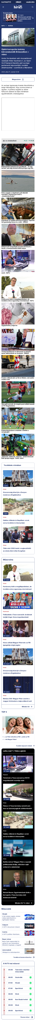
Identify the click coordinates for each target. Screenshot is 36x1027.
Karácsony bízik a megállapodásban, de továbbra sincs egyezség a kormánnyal (17, 588)
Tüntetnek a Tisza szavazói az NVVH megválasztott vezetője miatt (16, 779)
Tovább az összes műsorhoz (22, 957)
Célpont (5, 925)
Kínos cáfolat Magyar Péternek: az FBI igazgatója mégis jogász (17, 644)
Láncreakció (6, 950)
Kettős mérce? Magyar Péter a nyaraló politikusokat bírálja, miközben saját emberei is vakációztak (17, 864)
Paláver (5, 774)
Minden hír (26, 707)
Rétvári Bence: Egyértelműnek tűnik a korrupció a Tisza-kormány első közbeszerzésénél (16, 895)
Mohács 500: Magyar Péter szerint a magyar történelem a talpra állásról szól (17, 700)
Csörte (4, 932)
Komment (6, 611)
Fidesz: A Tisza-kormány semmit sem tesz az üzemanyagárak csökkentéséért (17, 807)
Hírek (4, 489)
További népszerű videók (24, 746)
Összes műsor (25, 1017)
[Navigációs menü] (3, 7)
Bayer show (6, 939)
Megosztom (16, 79)
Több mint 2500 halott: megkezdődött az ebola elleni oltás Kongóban (17, 549)
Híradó (4, 914)
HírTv (3, 25)
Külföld (10, 25)
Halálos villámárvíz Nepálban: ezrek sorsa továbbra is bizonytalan (16, 521)
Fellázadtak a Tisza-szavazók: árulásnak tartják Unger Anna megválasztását (17, 616)
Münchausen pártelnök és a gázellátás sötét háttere (25, 19)
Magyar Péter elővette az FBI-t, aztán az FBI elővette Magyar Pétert (15, 738)
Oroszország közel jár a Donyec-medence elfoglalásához (15, 493)
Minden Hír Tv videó (22, 903)
